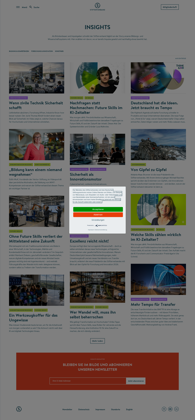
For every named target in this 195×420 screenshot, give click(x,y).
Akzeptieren (98, 209)
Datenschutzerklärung (101, 229)
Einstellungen (98, 220)
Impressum (91, 229)
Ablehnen (98, 214)
